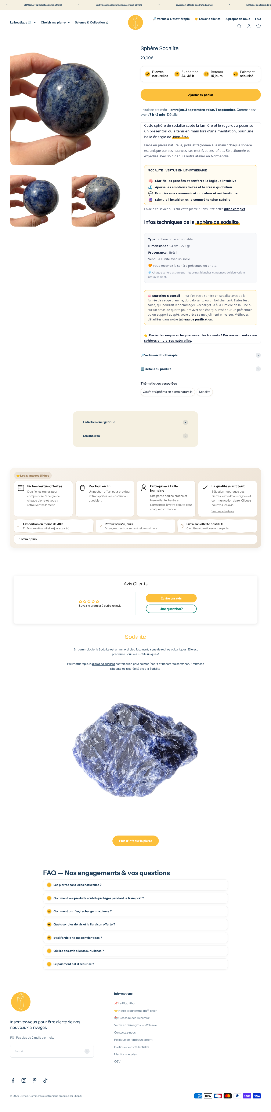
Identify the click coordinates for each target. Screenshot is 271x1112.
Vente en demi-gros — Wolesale (135, 1025)
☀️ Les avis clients (207, 19)
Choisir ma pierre (53, 22)
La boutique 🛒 (21, 22)
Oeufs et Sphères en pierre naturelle (167, 392)
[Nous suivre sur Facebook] (13, 1080)
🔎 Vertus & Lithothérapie (171, 19)
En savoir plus (27, 539)
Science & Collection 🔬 (92, 22)
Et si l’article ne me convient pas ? (78, 938)
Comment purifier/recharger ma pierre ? (83, 911)
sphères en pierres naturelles (167, 340)
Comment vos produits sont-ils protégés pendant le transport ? (99, 898)
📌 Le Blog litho (124, 1003)
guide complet (234, 209)
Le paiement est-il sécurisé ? (74, 964)
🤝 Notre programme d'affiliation (135, 1011)
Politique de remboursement (133, 1040)
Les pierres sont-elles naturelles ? (77, 885)
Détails (172, 115)
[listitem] (227, 499)
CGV (117, 1061)
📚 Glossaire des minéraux (132, 1018)
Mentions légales (125, 1054)
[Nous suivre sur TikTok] (45, 1080)
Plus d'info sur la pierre (135, 841)
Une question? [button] (171, 609)
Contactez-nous (125, 1032)
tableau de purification (195, 319)
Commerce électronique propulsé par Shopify (55, 1095)
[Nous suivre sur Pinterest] (34, 1080)
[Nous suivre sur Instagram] (24, 1080)
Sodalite (204, 392)
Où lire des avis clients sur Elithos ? (79, 951)
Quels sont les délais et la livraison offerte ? (84, 924)
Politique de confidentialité (131, 1047)
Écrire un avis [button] (171, 598)
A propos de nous (237, 19)
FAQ (258, 19)
